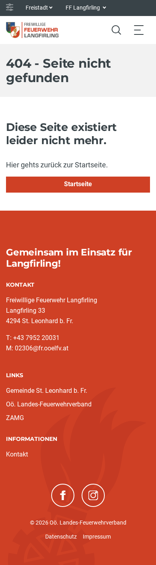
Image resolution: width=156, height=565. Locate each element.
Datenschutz (61, 536)
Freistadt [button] (37, 7)
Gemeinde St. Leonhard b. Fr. (46, 390)
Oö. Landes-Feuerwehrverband (49, 404)
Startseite (78, 184)
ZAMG (15, 418)
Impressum (97, 536)
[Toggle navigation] (139, 30)
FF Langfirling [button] (83, 7)
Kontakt (17, 454)
